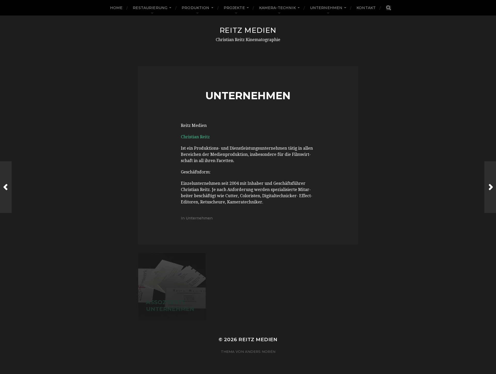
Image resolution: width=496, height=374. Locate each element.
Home (116, 7)
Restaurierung (150, 7)
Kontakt (366, 7)
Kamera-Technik (277, 7)
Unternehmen (326, 7)
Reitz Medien (248, 30)
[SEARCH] (388, 7)
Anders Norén (260, 351)
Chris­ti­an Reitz (195, 136)
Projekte (234, 7)
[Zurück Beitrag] (6, 187)
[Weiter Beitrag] (490, 187)
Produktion (195, 7)
